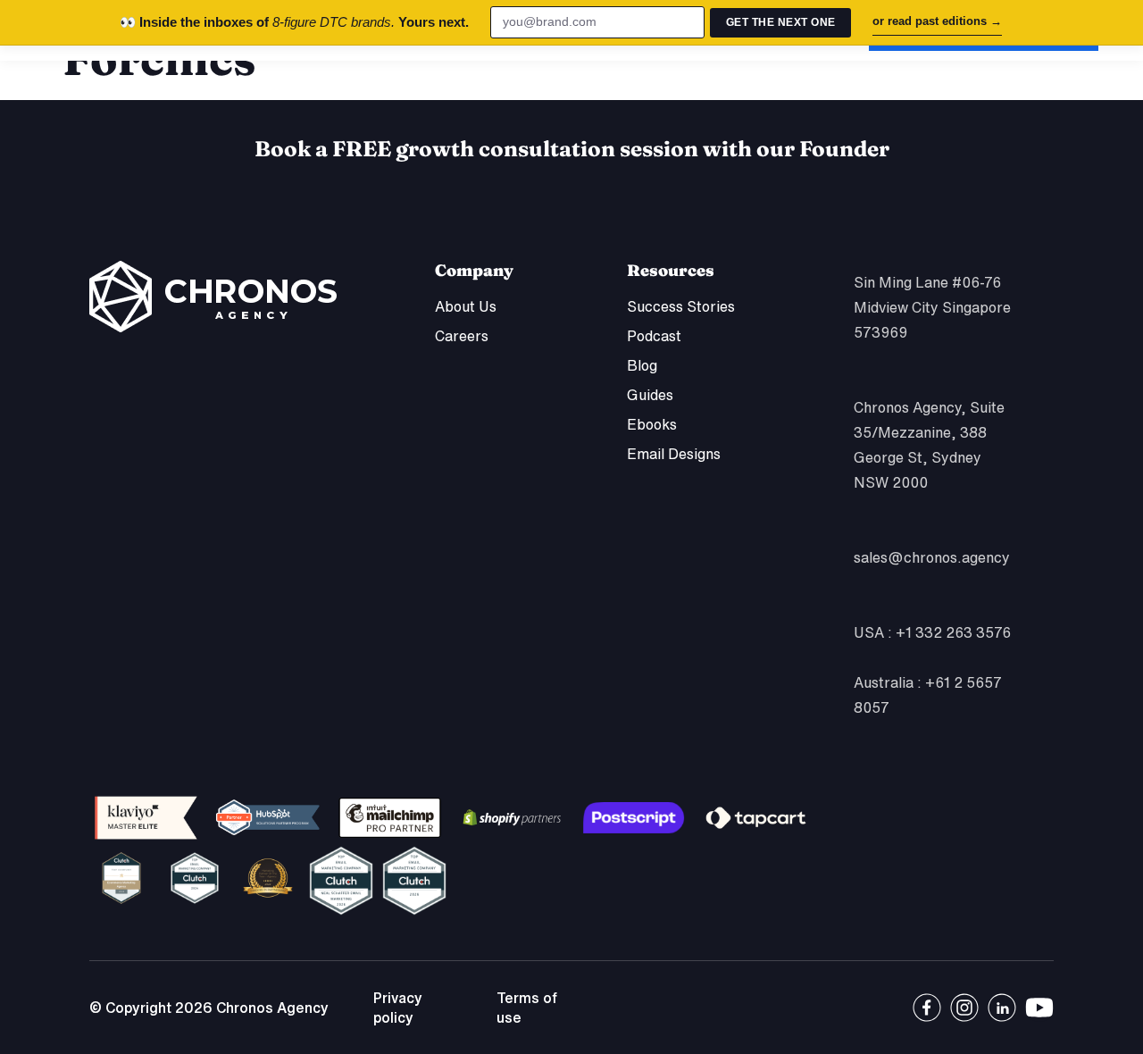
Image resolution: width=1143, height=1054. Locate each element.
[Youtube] (1039, 1007)
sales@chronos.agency (932, 557)
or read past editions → (937, 21)
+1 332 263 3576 (953, 632)
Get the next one (781, 22)
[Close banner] (1116, 22)
